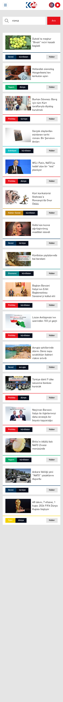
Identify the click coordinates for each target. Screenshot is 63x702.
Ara (54, 20)
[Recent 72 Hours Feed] (51, 5)
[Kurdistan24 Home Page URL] (31, 5)
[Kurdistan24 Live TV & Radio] (57, 5)
